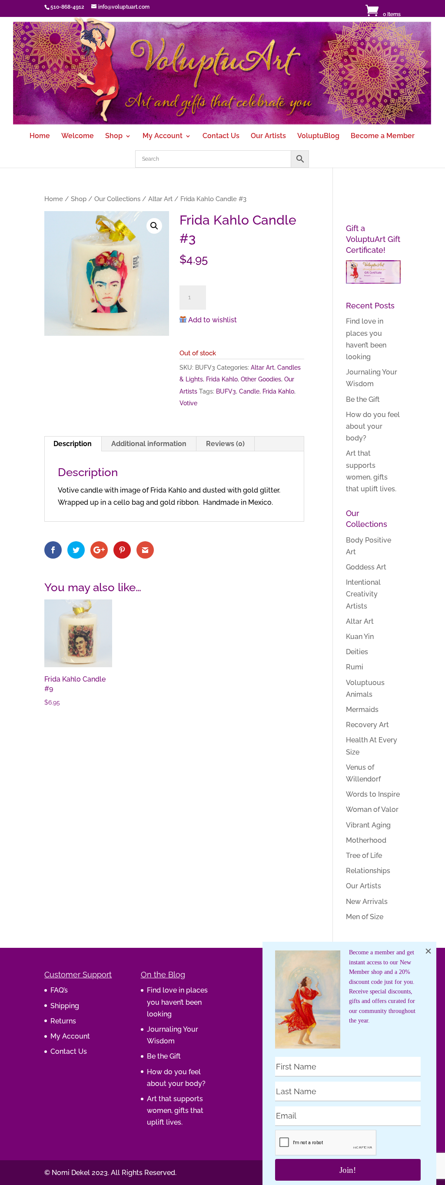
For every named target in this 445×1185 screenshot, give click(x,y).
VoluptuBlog (318, 136)
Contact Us (221, 136)
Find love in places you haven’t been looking (177, 1002)
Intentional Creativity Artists (363, 594)
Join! (347, 1170)
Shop (114, 136)
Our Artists (268, 136)
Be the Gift (363, 399)
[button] (154, 226)
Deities (357, 652)
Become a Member (383, 136)
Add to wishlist (212, 320)
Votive (188, 403)
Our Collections (117, 198)
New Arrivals (367, 901)
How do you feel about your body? (373, 426)
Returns (63, 1021)
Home (40, 136)
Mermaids (362, 709)
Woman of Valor (372, 809)
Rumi (354, 667)
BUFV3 (226, 391)
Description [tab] (72, 444)
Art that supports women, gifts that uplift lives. (175, 1110)
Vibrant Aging (368, 825)
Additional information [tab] (148, 444)
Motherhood (366, 840)
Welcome (77, 136)
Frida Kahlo (222, 379)
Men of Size (364, 917)
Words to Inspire (373, 794)
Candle (249, 391)
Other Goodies (261, 379)
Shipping (64, 1006)
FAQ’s (59, 990)
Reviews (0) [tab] (225, 444)
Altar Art (160, 198)
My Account (163, 136)
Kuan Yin (360, 636)
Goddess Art (366, 567)
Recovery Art (367, 725)
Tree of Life (364, 855)
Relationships (368, 871)
